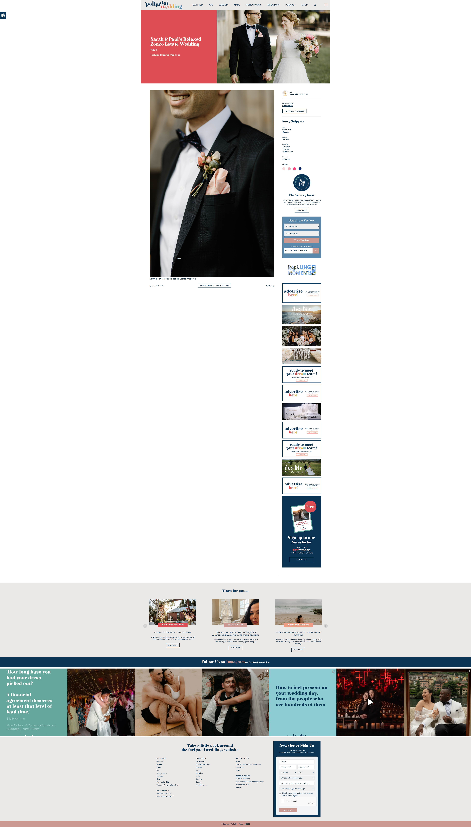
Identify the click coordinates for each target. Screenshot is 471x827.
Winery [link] (285, 139)
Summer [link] (286, 159)
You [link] (211, 5)
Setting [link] (199, 779)
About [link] (238, 761)
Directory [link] (274, 5)
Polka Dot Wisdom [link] (298, 624)
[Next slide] (326, 626)
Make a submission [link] (243, 778)
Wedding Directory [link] (164, 793)
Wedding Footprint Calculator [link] (168, 785)
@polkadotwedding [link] (259, 662)
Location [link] (199, 773)
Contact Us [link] (240, 767)
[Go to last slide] (145, 626)
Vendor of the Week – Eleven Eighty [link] (172, 633)
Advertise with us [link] (242, 784)
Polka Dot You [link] (235, 624)
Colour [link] (198, 770)
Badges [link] (239, 787)
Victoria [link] (285, 149)
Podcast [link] (290, 5)
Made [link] (237, 5)
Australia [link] (286, 147)
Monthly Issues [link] (201, 785)
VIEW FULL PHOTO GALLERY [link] (295, 111)
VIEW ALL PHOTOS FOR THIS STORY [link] (214, 285)
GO (315, 251)
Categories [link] (200, 761)
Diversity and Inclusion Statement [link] (248, 764)
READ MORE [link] (302, 210)
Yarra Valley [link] (287, 152)
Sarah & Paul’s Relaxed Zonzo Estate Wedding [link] (173, 279)
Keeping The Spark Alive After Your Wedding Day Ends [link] (298, 634)
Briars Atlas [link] (287, 106)
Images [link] (199, 767)
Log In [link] (238, 770)
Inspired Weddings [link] (170, 55)
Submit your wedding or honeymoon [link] (250, 781)
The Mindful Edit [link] (163, 782)
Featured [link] (197, 5)
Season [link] (199, 782)
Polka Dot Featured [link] (173, 624)
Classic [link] (285, 132)
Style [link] (198, 776)
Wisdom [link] (223, 5)
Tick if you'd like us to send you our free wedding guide (297, 794)
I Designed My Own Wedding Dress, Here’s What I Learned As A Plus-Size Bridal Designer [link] (235, 634)
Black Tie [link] (286, 129)
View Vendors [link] (301, 240)
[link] (3, 15)
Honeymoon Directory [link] (165, 796)
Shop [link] (305, 5)
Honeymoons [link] (254, 5)
